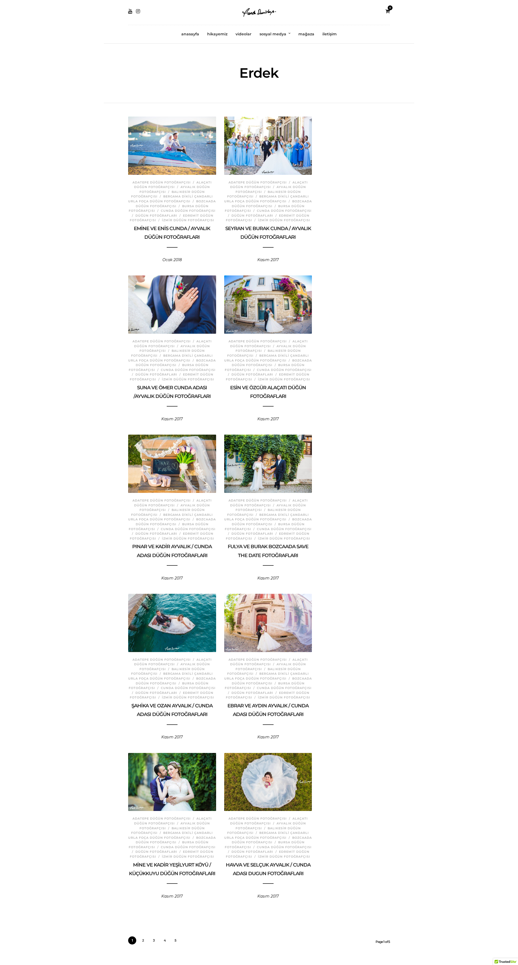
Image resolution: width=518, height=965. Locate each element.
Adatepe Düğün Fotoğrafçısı (161, 182)
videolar (243, 34)
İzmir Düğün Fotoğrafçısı (188, 220)
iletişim (329, 34)
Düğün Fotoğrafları (156, 215)
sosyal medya (273, 34)
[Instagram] (138, 11)
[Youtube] (130, 11)
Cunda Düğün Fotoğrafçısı (188, 211)
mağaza (306, 34)
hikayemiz (217, 34)
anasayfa (190, 34)
